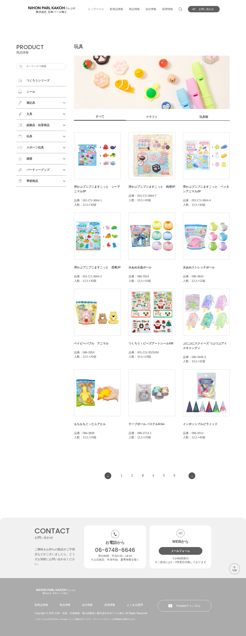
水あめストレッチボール (199, 267)
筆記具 (31, 102)
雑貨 (29, 158)
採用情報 (167, 9)
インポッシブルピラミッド (200, 424)
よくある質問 (135, 604)
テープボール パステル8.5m (147, 424)
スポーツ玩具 (35, 147)
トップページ (96, 9)
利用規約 (117, 619)
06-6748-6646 (115, 550)
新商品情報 (116, 9)
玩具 (29, 136)
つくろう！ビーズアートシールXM (151, 343)
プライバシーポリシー (102, 619)
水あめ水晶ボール (140, 267)
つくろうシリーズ (38, 80)
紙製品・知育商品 (38, 125)
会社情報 (150, 9)
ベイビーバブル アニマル (91, 343)
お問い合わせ (206, 9)
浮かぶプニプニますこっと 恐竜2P (97, 267)
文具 (29, 113)
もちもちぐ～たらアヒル (90, 424)
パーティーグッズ (38, 169)
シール (31, 91)
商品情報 (134, 9)
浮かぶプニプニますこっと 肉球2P (152, 186)
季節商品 (32, 180)
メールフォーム (180, 550)
